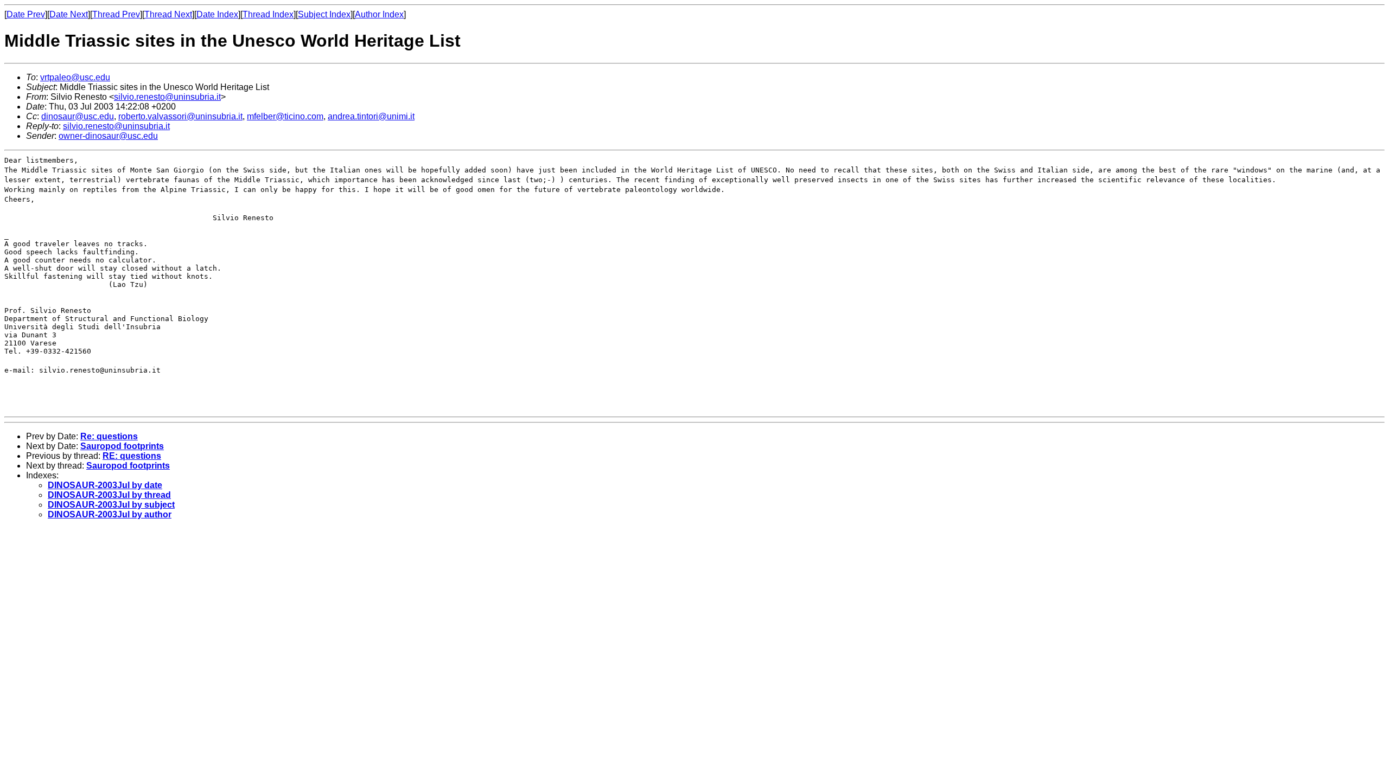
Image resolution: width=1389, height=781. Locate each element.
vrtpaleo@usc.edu (75, 77)
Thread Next (168, 14)
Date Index (217, 14)
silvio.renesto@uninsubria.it (167, 96)
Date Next (68, 14)
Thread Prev (116, 14)
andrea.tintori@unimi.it (371, 116)
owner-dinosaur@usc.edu (108, 135)
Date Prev (26, 14)
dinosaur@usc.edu (77, 116)
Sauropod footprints (122, 446)
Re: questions (109, 436)
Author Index (379, 14)
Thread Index (268, 14)
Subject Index (324, 14)
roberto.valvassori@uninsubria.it (180, 116)
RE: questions (132, 455)
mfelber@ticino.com (285, 116)
